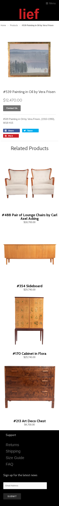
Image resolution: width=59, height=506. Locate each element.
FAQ (9, 464)
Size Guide (15, 458)
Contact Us (11, 108)
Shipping (13, 451)
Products (14, 25)
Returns (12, 445)
